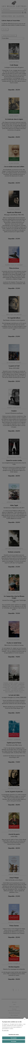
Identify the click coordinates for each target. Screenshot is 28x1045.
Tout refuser (13, 1041)
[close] (24, 1019)
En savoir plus (5, 1030)
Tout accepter (14, 1038)
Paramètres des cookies (14, 1034)
